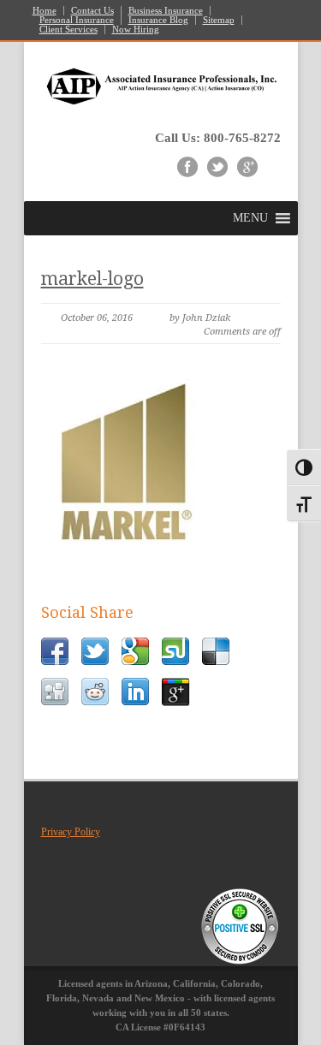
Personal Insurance (76, 20)
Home (44, 10)
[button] (250, 218)
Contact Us (92, 10)
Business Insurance (165, 10)
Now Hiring (135, 29)
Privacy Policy (70, 832)
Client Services (68, 29)
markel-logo (92, 278)
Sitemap (219, 20)
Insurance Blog (158, 20)
